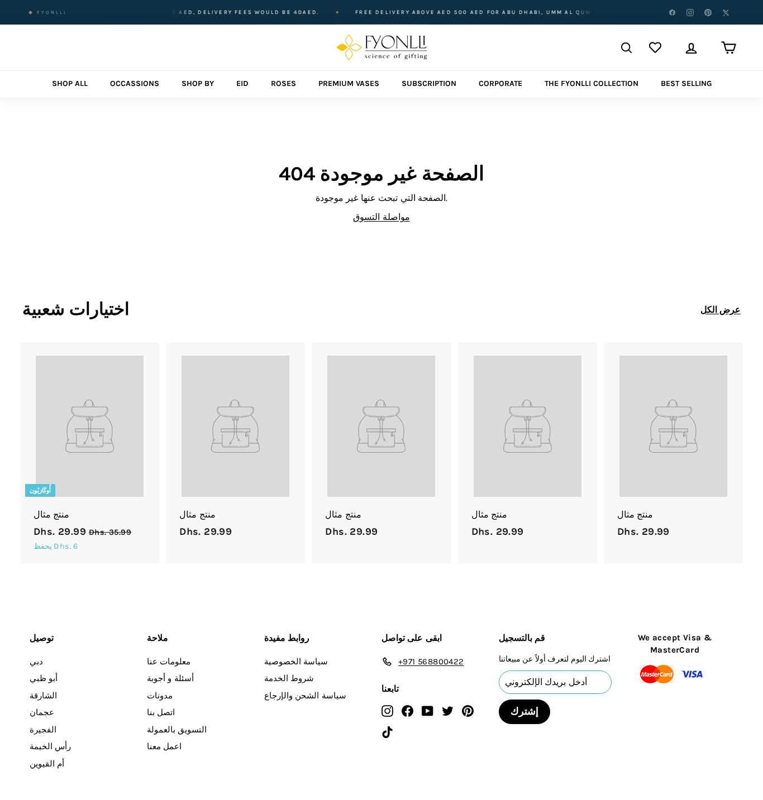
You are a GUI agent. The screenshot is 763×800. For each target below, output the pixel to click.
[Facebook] (672, 12)
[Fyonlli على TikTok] (387, 731)
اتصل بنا (161, 712)
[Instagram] (689, 12)
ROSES (283, 83)
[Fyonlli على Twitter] (448, 710)
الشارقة (43, 696)
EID (242, 83)
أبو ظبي (44, 678)
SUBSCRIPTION (429, 83)
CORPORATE (500, 83)
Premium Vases (348, 83)
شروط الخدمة (289, 678)
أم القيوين (47, 764)
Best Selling (686, 83)
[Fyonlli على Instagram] (387, 710)
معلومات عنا (168, 662)
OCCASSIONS (134, 83)
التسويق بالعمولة (177, 730)
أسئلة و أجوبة (170, 678)
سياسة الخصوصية (296, 662)
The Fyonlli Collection (591, 83)
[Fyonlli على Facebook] (407, 710)
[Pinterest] (707, 12)
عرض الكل (720, 309)
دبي (36, 662)
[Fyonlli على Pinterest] (468, 710)
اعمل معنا (164, 746)
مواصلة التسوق (381, 217)
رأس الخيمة (50, 746)
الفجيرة (43, 730)
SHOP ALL (70, 83)
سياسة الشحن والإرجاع (305, 696)
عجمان (42, 712)
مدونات (160, 696)
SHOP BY (198, 83)
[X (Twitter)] (725, 12)
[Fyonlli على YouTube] (427, 710)
